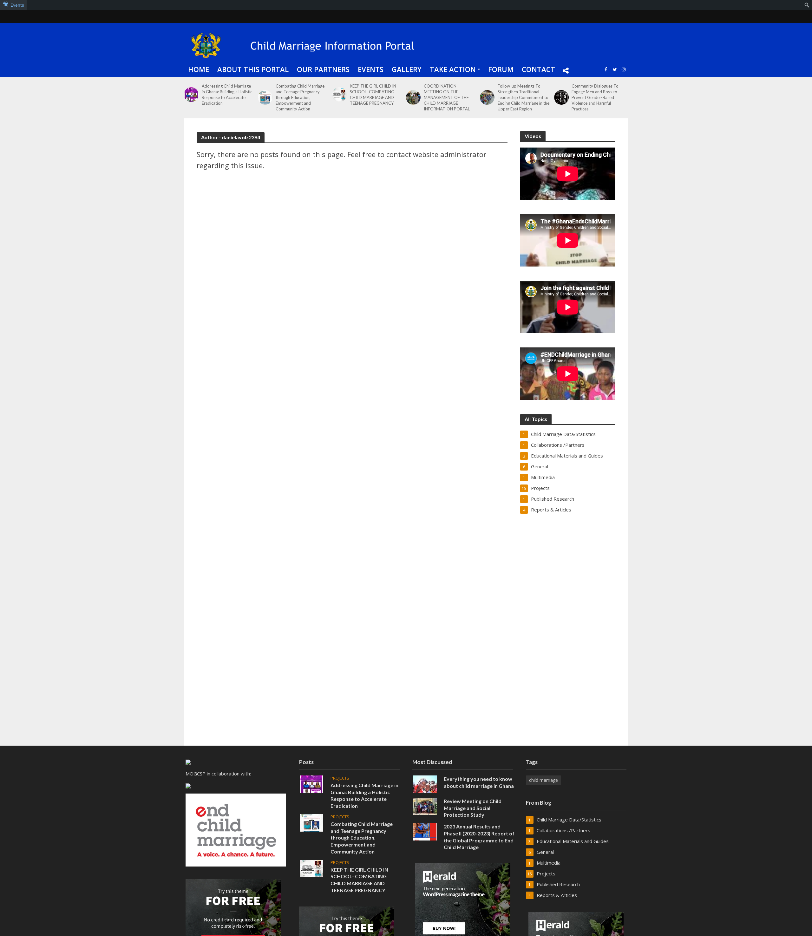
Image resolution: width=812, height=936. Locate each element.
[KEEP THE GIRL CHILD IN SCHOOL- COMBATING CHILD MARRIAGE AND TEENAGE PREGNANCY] (339, 94)
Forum (501, 69)
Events (370, 69)
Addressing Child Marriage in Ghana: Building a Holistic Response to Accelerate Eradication (227, 94)
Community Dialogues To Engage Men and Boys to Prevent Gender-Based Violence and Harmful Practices (595, 97)
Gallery (407, 69)
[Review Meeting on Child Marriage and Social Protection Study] (425, 805)
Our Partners (323, 69)
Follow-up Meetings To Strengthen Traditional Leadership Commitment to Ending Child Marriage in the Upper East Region (523, 97)
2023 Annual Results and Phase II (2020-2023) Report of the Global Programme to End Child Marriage (479, 836)
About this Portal (253, 69)
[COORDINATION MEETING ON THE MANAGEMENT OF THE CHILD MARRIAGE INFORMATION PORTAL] (413, 97)
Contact (538, 69)
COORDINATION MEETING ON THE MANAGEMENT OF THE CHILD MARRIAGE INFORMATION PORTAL (447, 97)
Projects (340, 778)
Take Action (453, 69)
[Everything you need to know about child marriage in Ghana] (425, 783)
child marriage (543, 780)
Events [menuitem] (17, 5)
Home (198, 69)
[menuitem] (807, 5)
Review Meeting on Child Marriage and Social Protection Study (472, 808)
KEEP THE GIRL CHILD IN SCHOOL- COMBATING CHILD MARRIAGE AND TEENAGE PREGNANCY (373, 94)
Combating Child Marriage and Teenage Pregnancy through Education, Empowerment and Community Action (300, 97)
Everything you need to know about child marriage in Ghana (479, 782)
